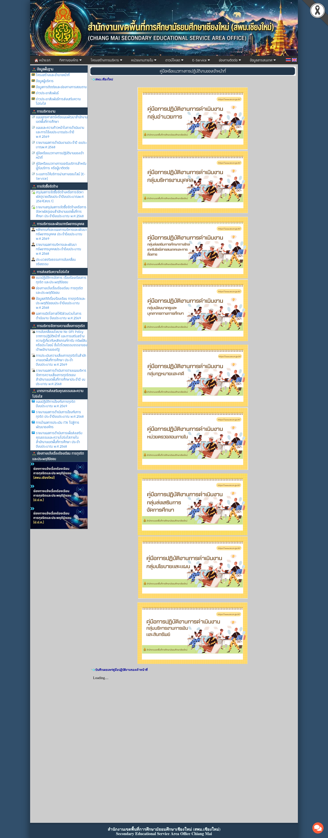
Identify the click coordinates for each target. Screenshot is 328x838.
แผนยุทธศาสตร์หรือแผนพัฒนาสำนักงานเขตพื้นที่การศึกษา (61, 119)
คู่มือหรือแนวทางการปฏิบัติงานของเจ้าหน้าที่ (60, 155)
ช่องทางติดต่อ (229, 60)
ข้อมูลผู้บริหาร (45, 81)
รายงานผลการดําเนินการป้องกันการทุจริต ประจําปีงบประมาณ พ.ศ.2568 (60, 414)
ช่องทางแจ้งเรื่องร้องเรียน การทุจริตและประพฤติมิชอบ (59, 290)
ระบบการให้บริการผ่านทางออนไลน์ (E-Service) (60, 176)
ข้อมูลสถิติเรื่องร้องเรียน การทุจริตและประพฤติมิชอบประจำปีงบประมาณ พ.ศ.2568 (60, 303)
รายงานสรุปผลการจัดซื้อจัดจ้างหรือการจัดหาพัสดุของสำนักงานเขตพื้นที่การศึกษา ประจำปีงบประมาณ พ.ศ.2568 (61, 211)
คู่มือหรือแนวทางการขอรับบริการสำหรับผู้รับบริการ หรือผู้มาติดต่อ (61, 166)
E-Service (200, 60)
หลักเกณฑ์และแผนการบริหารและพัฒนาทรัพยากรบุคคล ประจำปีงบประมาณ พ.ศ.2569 (61, 234)
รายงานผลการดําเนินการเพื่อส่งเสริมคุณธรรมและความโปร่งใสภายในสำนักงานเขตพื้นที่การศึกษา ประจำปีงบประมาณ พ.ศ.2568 (59, 439)
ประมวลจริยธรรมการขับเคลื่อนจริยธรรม (56, 262)
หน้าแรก (44, 60)
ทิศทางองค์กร (69, 60)
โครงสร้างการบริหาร (105, 60)
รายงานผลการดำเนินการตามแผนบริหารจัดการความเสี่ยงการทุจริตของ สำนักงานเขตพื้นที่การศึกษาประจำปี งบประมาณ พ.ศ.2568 (61, 377)
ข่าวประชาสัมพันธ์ (47, 93)
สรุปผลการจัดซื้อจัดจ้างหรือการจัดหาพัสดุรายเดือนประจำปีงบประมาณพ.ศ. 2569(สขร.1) (60, 196)
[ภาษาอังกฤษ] (294, 60)
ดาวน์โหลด (173, 60)
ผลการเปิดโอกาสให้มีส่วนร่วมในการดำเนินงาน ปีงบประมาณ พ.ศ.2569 (58, 316)
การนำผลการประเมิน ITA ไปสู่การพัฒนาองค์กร (57, 425)
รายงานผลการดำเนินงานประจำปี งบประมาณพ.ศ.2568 (61, 145)
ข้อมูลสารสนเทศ (262, 60)
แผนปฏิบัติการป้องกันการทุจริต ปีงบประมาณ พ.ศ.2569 (55, 404)
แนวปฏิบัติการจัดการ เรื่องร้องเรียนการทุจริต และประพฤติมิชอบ (61, 280)
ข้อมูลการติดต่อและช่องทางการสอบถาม (61, 87)
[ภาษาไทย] (288, 60)
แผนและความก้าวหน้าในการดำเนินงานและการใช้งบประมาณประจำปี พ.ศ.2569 (60, 132)
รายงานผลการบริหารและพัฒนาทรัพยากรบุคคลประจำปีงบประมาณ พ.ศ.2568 (58, 249)
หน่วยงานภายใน (142, 60)
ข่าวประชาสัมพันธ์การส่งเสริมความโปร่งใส (58, 101)
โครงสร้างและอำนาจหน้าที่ (53, 75)
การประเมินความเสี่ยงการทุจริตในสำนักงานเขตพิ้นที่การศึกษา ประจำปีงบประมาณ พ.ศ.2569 (61, 360)
